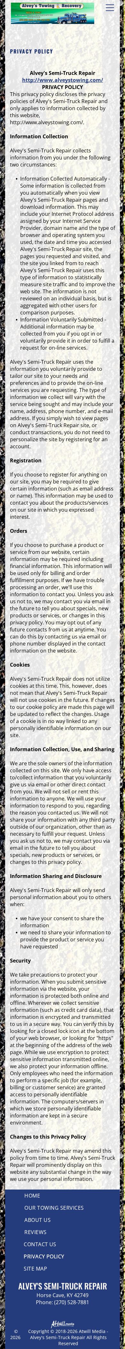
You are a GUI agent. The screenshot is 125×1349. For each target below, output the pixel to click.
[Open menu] (110, 7)
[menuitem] (62, 1196)
